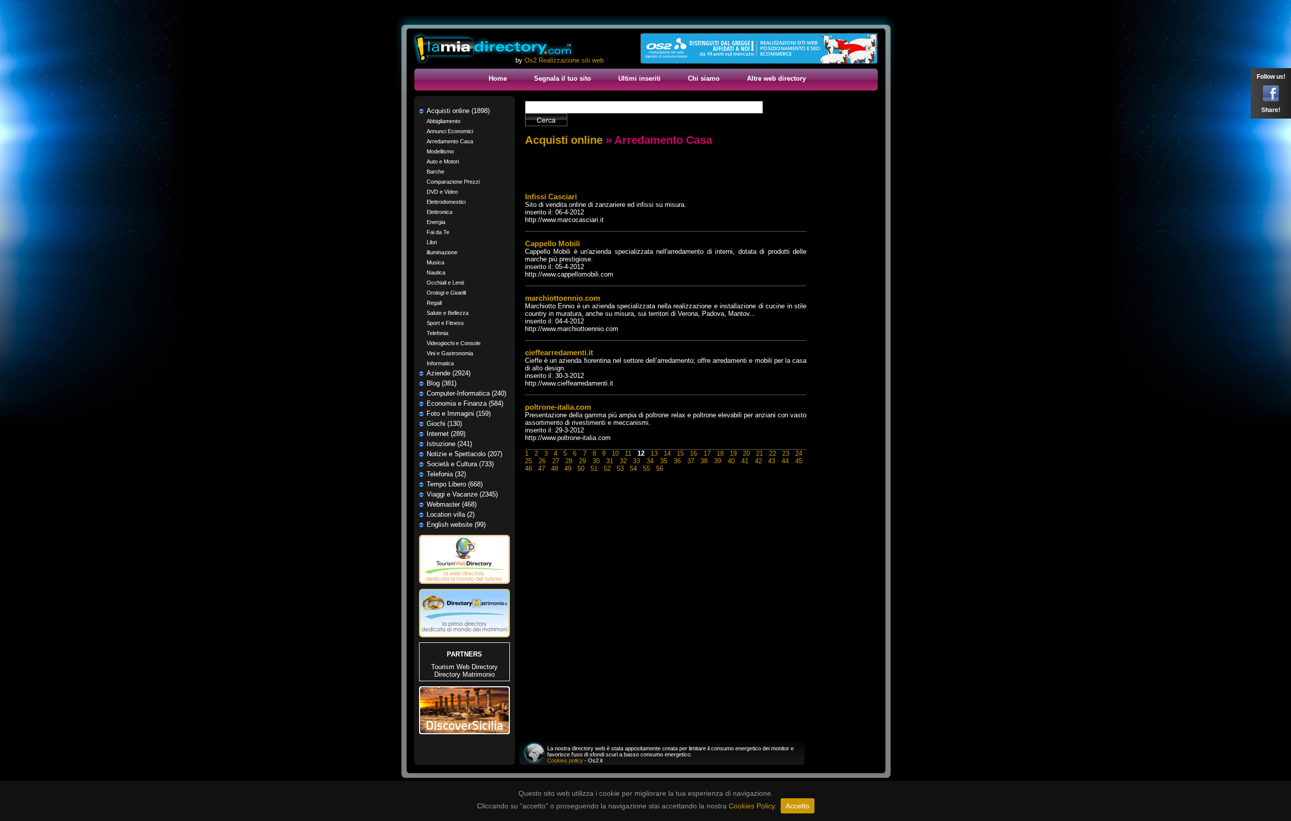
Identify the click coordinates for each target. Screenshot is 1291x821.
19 (733, 453)
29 (582, 461)
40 (731, 461)
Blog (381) (441, 383)
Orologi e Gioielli (446, 293)
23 (785, 453)
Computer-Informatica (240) (466, 393)
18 (720, 453)
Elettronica (439, 212)
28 (568, 461)
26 (542, 461)
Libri (432, 242)
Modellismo (440, 151)
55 (646, 468)
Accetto (797, 806)
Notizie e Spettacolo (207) (464, 454)
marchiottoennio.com (562, 298)
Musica (435, 262)
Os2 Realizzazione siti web (564, 60)
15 (680, 453)
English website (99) (456, 524)
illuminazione (442, 252)
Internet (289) (446, 433)
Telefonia (437, 333)
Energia (436, 222)
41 (744, 461)
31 (609, 461)
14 (667, 453)
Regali (434, 303)
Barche (435, 172)
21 (759, 453)
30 (596, 461)
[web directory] (493, 49)
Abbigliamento (443, 121)
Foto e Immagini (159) (459, 413)
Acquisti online (564, 140)
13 (654, 453)
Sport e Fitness (445, 323)
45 (798, 461)
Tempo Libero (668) (455, 484)
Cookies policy (565, 760)
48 (554, 468)
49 (567, 468)
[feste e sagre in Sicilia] (464, 732)
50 (580, 468)
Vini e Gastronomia (450, 353)
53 (620, 468)
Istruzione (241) (449, 444)
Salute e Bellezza (447, 313)
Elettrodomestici (446, 202)
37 (690, 461)
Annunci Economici (450, 131)
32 (623, 461)
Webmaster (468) (452, 504)
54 (633, 468)
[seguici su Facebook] (1271, 99)
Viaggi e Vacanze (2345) (462, 494)
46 (528, 468)
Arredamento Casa (450, 141)
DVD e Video (442, 192)
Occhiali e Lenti (445, 283)
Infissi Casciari (551, 196)
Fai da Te (438, 232)
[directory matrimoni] (464, 635)
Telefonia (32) (446, 474)
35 (663, 461)
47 (541, 468)
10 (615, 453)
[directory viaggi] (464, 586)
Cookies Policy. (753, 806)
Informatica (440, 363)
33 (636, 461)
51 (594, 468)
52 (607, 468)
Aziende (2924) (449, 373)
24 (798, 453)
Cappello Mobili (552, 243)
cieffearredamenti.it (559, 352)
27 (555, 461)
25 (528, 461)
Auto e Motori (443, 161)
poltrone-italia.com (558, 407)
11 (628, 453)
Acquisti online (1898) (458, 111)
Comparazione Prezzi (453, 182)
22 (772, 453)
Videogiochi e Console (454, 343)
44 (785, 461)
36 (677, 461)
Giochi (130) (444, 423)
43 (771, 461)
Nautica (436, 272)
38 (704, 461)
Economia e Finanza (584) (465, 403)
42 (758, 461)
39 (717, 461)
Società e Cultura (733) (460, 464)
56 (659, 468)
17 (707, 453)
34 (650, 461)
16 (693, 453)
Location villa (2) (451, 514)
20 (746, 453)
